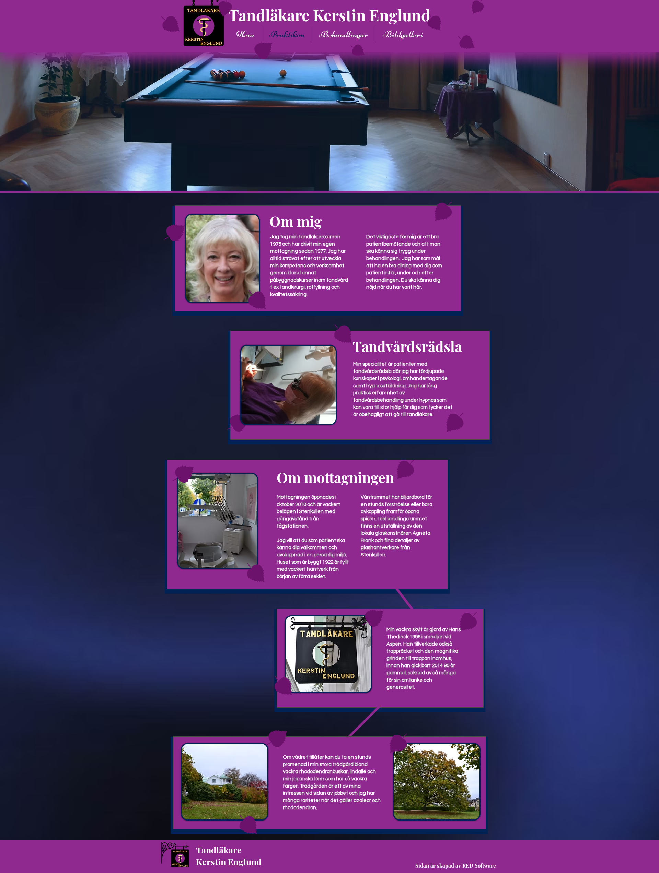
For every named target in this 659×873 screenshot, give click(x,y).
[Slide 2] (329, 177)
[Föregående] (30, 121)
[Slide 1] (324, 177)
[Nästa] (628, 121)
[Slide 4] (336, 177)
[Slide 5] (341, 177)
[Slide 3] (318, 177)
